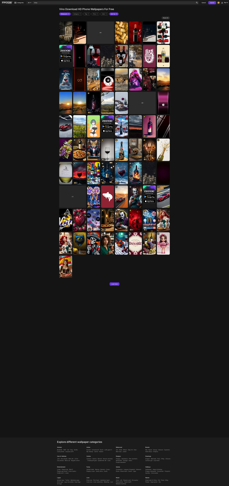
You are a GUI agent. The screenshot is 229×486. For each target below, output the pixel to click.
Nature (147, 477)
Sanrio (96, 451)
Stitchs (94, 458)
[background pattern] (79, 220)
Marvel (100, 458)
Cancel (204, 2)
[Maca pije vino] (65, 79)
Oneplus (155, 451)
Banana (102, 469)
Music (118, 477)
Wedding (106, 482)
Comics (89, 456)
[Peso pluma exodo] (149, 173)
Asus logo (77, 482)
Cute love (89, 482)
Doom (117, 471)
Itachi (101, 450)
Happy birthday (157, 469)
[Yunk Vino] (135, 79)
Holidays (148, 467)
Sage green (154, 482)
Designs (118, 456)
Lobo (109, 460)
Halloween (148, 469)
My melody (90, 451)
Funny (88, 467)
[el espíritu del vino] (135, 173)
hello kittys (148, 451)
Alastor (101, 451)
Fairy (158, 458)
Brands (147, 447)
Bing (166, 480)
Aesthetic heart (105, 480)
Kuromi (89, 450)
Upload (212, 2)
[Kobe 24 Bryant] (65, 220)
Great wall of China (151, 480)
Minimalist (119, 460)
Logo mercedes (69, 482)
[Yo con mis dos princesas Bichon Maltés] (65, 243)
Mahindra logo (75, 480)
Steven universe (108, 458)
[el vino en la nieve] (93, 173)
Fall (159, 480)
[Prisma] (93, 126)
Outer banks (72, 471)
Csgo (134, 471)
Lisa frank (156, 460)
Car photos (60, 460)
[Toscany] (121, 79)
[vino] (79, 32)
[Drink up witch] (65, 173)
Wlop (162, 458)
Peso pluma (119, 482)
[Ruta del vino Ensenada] (163, 79)
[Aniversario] (121, 103)
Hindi (120, 450)
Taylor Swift (127, 482)
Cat (68, 450)
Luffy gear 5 (108, 450)
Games (118, 467)
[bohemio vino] (121, 126)
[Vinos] (163, 32)
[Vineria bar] (135, 56)
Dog (71, 450)
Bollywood (119, 447)
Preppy (118, 458)
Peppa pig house (62, 471)
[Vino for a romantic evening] (149, 243)
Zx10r (76, 458)
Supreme (167, 450)
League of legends (129, 469)
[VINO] (135, 32)
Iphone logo (60, 480)
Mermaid (153, 458)
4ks (160, 482)
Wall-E (71, 469)
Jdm (58, 458)
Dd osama (135, 480)
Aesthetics (124, 458)
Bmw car (67, 460)
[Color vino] (163, 103)
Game (130, 471)
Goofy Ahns (99, 471)
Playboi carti (127, 480)
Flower (147, 482)
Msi (146, 450)
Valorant (138, 469)
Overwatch (119, 469)
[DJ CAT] (93, 150)
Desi (135, 450)
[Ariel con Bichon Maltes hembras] (163, 220)
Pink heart (96, 480)
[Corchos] (121, 32)
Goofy (105, 471)
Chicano (167, 458)
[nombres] (135, 243)
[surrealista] (79, 243)
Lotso (67, 473)
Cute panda (60, 451)
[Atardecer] (135, 126)
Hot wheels (64, 458)
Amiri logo (60, 482)
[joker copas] (135, 196)
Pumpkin (167, 471)
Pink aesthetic (133, 458)
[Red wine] (107, 196)
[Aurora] (121, 243)
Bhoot (125, 450)
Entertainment (61, 467)
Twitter (67, 480)
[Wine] (79, 126)
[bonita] (163, 243)
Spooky (147, 473)
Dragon (147, 458)
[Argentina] (65, 32)
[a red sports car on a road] (163, 196)
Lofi (121, 480)
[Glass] (93, 79)
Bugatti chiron (75, 460)
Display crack (91, 471)
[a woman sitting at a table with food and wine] (65, 267)
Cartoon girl (148, 460)
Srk (117, 450)
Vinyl (117, 480)
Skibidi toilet (90, 469)
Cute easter (154, 473)
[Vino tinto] (107, 56)
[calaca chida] (93, 243)
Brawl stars (123, 471)
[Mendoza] (107, 103)
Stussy (155, 450)
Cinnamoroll (95, 450)
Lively (59, 469)
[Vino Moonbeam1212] (65, 150)
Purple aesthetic (121, 462)
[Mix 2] (93, 220)
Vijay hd (130, 450)
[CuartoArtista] (135, 150)
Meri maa (118, 451)
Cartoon (89, 458)
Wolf (64, 450)
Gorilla (76, 450)
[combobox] (86, 14)
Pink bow (89, 480)
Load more (114, 284)
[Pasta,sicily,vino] (79, 150)
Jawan (124, 451)
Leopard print (69, 451)
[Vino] (79, 56)
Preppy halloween (150, 471)
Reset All (165, 18)
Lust (111, 482)
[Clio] (65, 126)
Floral (162, 480)
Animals (59, 447)
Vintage (125, 460)
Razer (150, 450)
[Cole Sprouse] (149, 79)
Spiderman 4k (102, 460)
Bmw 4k (71, 458)
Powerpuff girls (92, 460)
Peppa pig (65, 469)
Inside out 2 (60, 473)
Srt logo (59, 483)
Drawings (148, 456)
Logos (59, 477)
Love (88, 477)
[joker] (121, 220)
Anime (88, 447)
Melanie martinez (121, 483)
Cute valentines (98, 482)
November (160, 471)
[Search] (197, 2)
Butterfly (59, 450)
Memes (97, 469)
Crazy (108, 469)
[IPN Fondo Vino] (149, 56)
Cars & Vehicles (61, 456)
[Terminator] (163, 56)
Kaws (130, 460)
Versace (160, 450)
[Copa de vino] (107, 79)
